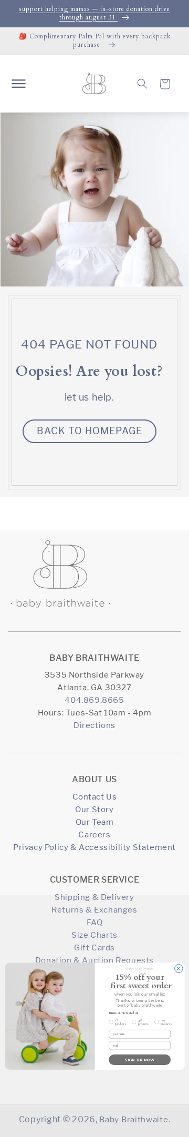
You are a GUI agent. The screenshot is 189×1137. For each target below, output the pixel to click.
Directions (95, 725)
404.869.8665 (94, 700)
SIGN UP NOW (139, 1060)
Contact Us (94, 797)
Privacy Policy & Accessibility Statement (94, 847)
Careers (94, 834)
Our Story (94, 809)
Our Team (95, 822)
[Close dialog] (178, 968)
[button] (18, 83)
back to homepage (89, 430)
